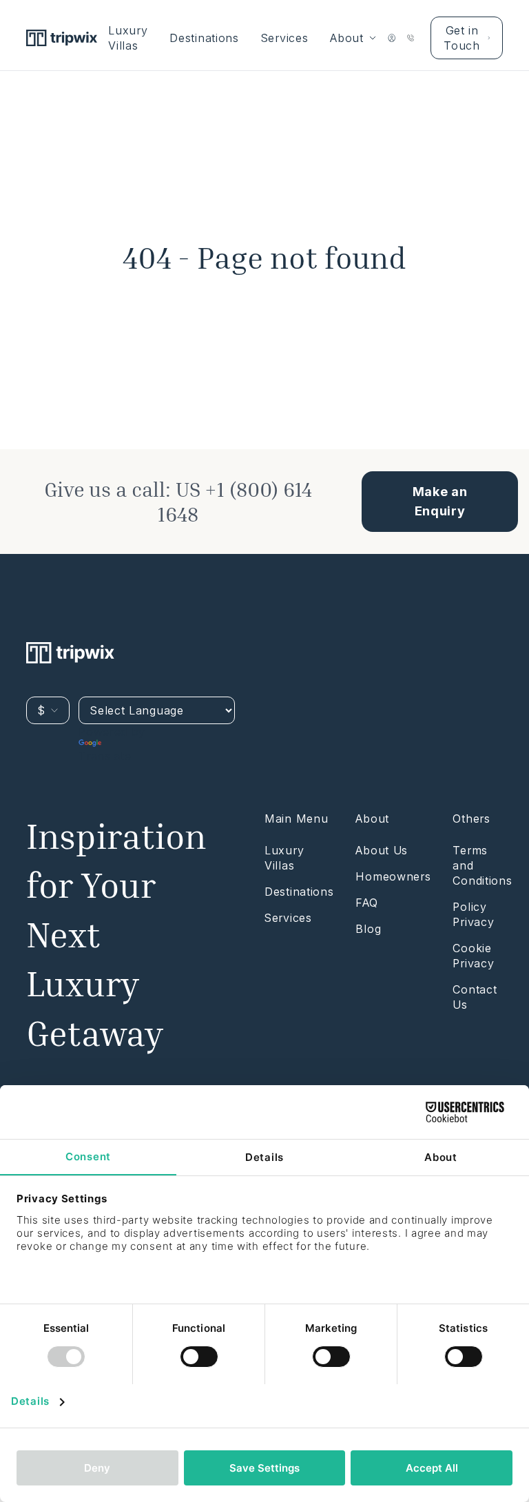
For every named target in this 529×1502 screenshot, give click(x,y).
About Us (381, 850)
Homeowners (393, 876)
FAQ (366, 902)
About (347, 38)
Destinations (203, 38)
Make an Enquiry (440, 501)
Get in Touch (462, 37)
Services (285, 38)
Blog (368, 929)
